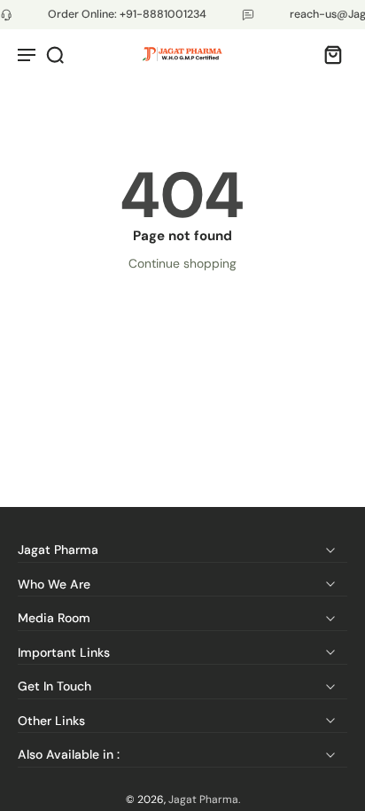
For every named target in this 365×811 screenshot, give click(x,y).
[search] (54, 54)
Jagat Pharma (203, 799)
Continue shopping (182, 263)
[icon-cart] (327, 54)
